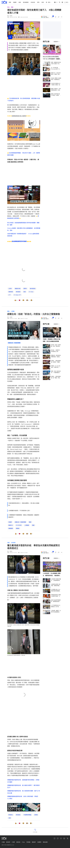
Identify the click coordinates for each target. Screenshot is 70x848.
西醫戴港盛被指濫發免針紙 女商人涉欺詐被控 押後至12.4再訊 (22, 797)
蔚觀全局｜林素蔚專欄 (14, 343)
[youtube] (61, 838)
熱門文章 (46, 42)
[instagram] (58, 838)
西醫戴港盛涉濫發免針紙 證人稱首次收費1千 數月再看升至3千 (23, 786)
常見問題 (28, 842)
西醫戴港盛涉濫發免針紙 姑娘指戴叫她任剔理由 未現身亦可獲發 (23, 781)
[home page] (4, 2)
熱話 (8, 7)
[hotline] (23, 807)
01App (23, 842)
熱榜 (43, 2)
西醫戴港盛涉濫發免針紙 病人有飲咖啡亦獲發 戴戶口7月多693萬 (23, 792)
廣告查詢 (18, 842)
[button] (55, 17)
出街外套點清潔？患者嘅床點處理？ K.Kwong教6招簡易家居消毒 (23, 235)
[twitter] (67, 838)
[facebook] (54, 838)
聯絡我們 (34, 842)
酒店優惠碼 (25, 2)
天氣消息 (33, 2)
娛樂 (20, 2)
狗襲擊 (14, 2)
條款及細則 (45, 842)
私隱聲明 (39, 842)
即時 (38, 2)
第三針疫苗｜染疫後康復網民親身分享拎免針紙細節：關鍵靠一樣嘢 (23, 224)
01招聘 (13, 842)
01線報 (3, 842)
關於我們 (8, 842)
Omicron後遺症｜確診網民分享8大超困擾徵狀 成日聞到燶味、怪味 (23, 229)
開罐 (12, 7)
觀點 (8, 311)
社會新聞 (13, 542)
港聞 (10, 2)
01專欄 (12, 311)
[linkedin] (64, 838)
